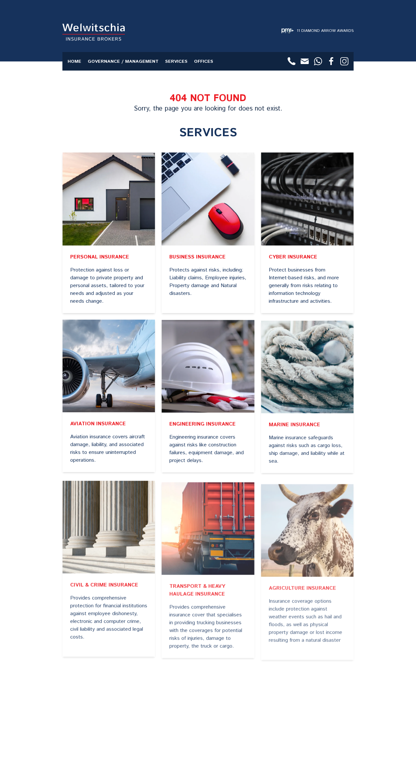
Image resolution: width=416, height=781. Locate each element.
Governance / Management (123, 61)
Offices (203, 61)
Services (176, 61)
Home (74, 61)
